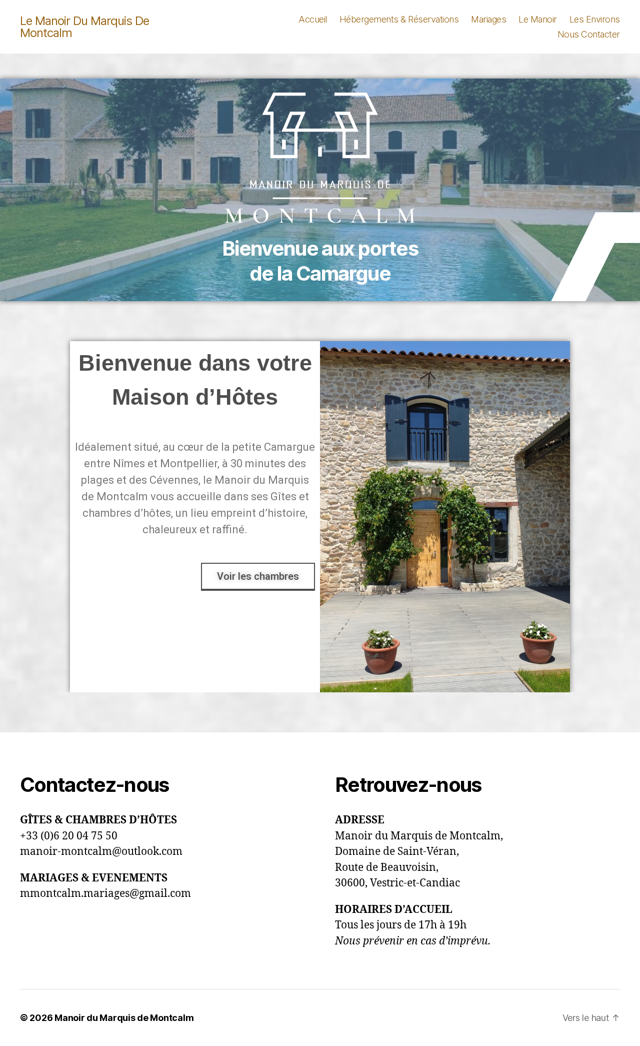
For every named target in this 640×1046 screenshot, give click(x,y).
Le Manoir (537, 19)
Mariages (488, 19)
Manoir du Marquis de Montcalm (124, 1017)
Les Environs (595, 19)
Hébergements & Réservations (399, 19)
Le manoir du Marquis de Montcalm (84, 27)
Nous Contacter (589, 34)
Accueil (312, 19)
